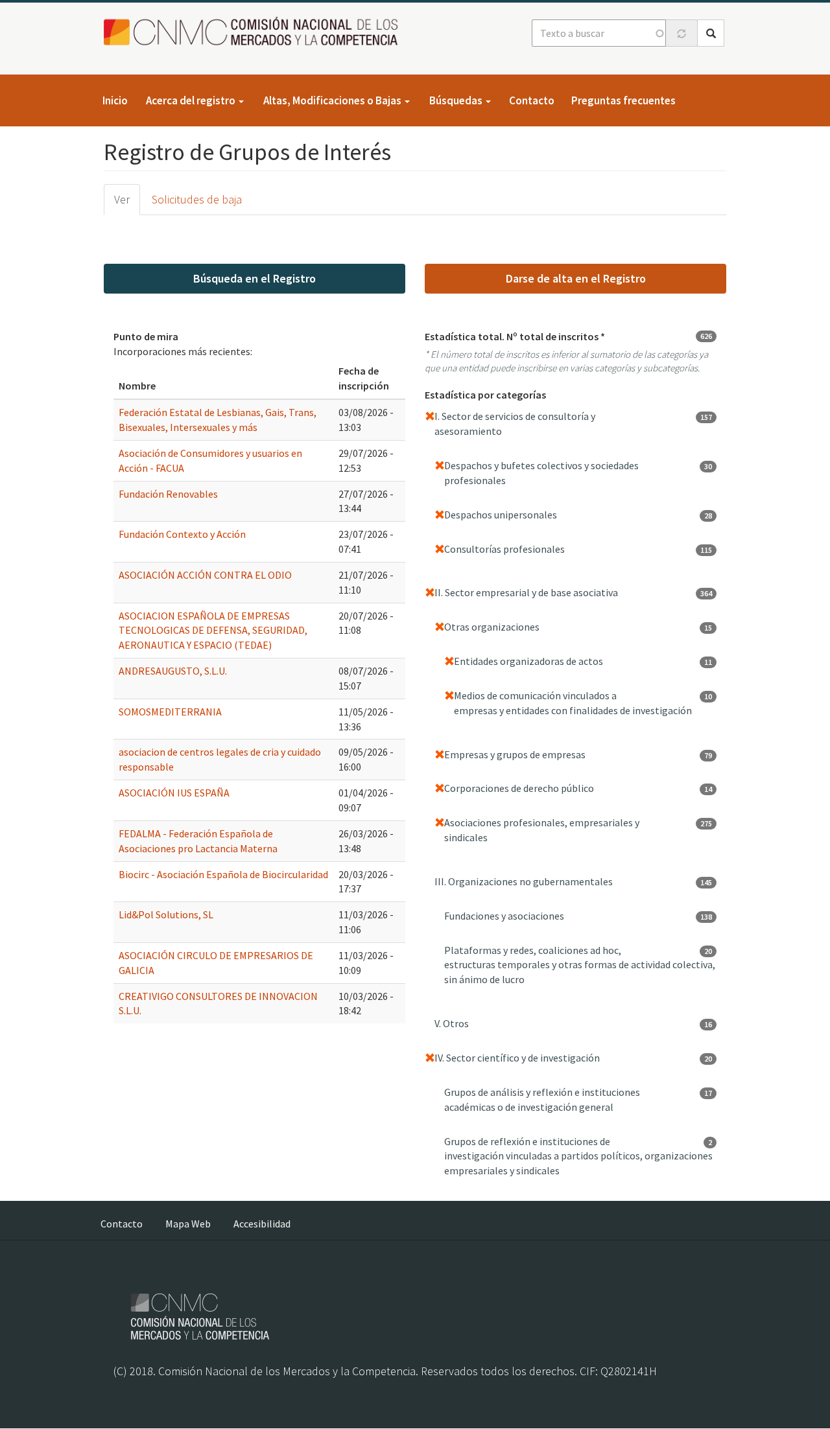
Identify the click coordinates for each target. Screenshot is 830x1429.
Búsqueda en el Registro (254, 278)
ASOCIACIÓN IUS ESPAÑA (174, 792)
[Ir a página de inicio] (254, 32)
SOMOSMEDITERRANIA (170, 711)
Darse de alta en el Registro (576, 278)
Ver (122, 199)
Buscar (710, 33)
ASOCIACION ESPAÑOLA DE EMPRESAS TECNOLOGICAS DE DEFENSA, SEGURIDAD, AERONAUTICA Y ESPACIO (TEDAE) (213, 630)
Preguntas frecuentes (623, 100)
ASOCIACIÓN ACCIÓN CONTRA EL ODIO (205, 574)
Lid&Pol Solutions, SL (166, 914)
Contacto (531, 100)
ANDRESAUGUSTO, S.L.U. (173, 670)
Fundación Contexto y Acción (182, 534)
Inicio (115, 100)
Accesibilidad (261, 1223)
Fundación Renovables (168, 493)
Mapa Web (188, 1223)
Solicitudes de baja (197, 199)
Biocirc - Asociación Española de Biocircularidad (223, 874)
